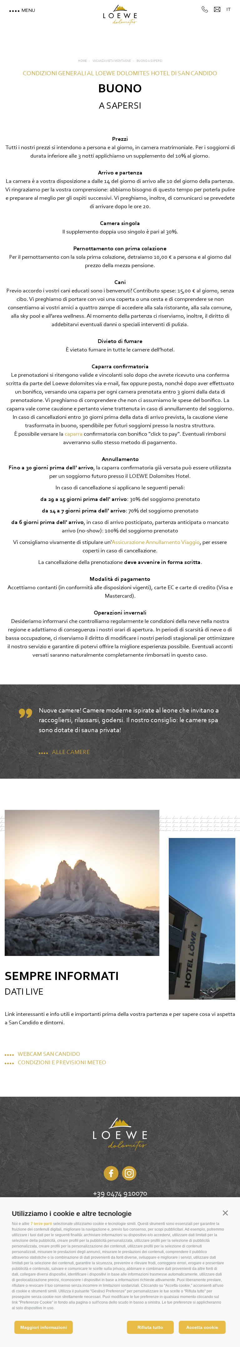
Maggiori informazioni (43, 1327)
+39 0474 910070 (120, 1194)
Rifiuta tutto (150, 1327)
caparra (74, 434)
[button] (225, 1213)
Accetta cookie (202, 1327)
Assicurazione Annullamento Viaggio (156, 543)
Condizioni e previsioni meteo (62, 1063)
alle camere (71, 752)
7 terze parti (41, 1224)
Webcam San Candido (49, 1054)
